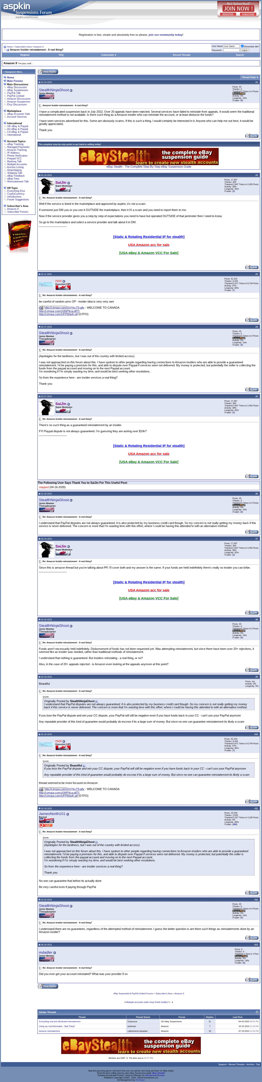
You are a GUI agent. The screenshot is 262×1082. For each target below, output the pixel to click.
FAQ (61, 55)
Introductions (14, 196)
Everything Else (16, 190)
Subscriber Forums (17, 211)
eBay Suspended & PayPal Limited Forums (133, 993)
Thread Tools (249, 77)
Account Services (17, 116)
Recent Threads (181, 55)
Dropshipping (14, 170)
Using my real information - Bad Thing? (57, 1026)
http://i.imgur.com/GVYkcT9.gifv (64, 307)
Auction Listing (15, 167)
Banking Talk (14, 161)
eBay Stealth (158, 1073)
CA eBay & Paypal (17, 131)
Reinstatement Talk (18, 181)
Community (107, 55)
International (14, 134)
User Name (217, 46)
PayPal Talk (14, 93)
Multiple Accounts (17, 164)
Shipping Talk (14, 172)
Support (222, 1064)
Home (10, 47)
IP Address (13, 152)
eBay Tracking (15, 144)
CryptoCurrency (16, 193)
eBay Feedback (16, 175)
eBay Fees (13, 178)
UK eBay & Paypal (17, 126)
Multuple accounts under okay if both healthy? (147, 1002)
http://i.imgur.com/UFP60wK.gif (58, 314)
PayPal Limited (15, 95)
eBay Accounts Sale (18, 113)
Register (25, 55)
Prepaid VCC (14, 158)
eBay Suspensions (17, 90)
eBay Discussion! (17, 87)
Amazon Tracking (17, 149)
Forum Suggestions (18, 199)
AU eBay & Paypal (17, 129)
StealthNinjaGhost (54, 90)
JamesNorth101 (52, 814)
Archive (250, 1064)
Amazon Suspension (18, 101)
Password (216, 50)
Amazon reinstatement (49, 1031)
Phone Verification (17, 155)
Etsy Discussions (17, 104)
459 (234, 824)
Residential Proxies (155, 1075)
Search (240, 55)
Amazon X (39, 47)
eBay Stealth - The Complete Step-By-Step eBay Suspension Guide (148, 166)
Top (258, 1064)
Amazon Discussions (19, 98)
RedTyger (140, 1080)
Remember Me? (251, 46)
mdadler (45, 952)
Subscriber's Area (23, 47)
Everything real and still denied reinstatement (59, 1021)
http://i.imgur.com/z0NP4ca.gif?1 (59, 311)
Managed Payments (18, 147)
